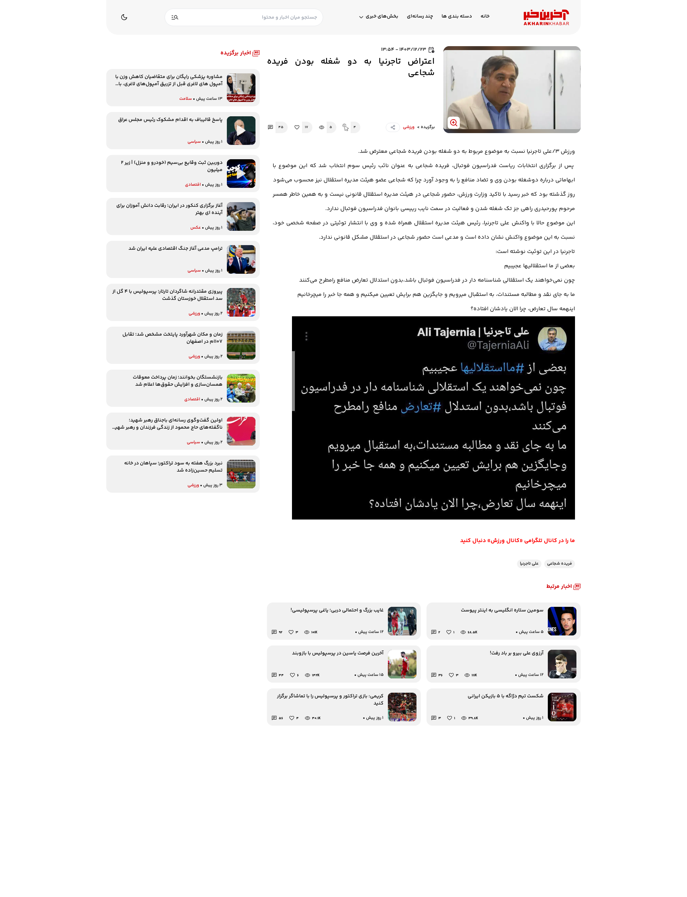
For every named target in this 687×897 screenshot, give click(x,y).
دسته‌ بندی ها (457, 16)
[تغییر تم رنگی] (124, 17)
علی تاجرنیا (529, 563)
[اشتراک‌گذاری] (393, 127)
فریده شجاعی (559, 563)
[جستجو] (175, 17)
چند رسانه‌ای (420, 16)
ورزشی (408, 127)
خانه (485, 16)
